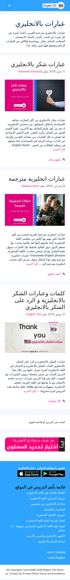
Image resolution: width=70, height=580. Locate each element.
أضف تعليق (54, 274)
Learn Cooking (55, 552)
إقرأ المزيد (59, 149)
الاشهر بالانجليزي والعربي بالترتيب (45, 535)
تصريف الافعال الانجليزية (51, 515)
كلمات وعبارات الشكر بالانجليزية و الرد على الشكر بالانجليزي (39, 300)
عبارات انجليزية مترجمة (37, 178)
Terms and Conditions (52, 573)
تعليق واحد (54, 159)
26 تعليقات (54, 401)
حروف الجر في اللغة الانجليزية (47, 498)
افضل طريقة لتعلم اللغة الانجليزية (45, 520)
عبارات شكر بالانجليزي (38, 64)
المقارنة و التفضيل (54, 509)
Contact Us (15, 573)
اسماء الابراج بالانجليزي (51, 541)
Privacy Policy (31, 573)
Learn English (56, 557)
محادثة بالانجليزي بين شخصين (48, 503)
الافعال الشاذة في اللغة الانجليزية (46, 492)
